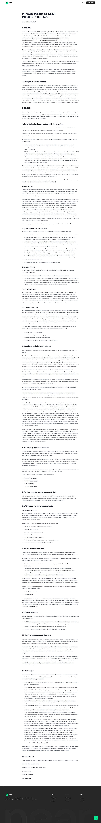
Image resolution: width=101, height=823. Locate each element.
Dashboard (53, 798)
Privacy (82, 801)
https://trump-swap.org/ (51, 42)
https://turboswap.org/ (28, 42)
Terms (82, 798)
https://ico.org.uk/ (42, 743)
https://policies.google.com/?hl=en (60, 407)
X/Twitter (68, 798)
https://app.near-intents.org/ (51, 38)
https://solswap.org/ (27, 40)
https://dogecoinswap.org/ (49, 40)
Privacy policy (33, 478)
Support (52, 801)
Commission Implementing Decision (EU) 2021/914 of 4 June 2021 (52, 570)
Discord (67, 801)
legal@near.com (33, 606)
